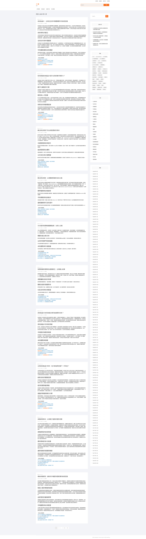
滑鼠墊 (102, 79)
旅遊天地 (104, 1)
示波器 (100, 83)
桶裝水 (106, 77)
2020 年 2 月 (95, 365)
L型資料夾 (94, 60)
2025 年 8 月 (95, 199)
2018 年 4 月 (95, 417)
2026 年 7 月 (95, 174)
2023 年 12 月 (95, 249)
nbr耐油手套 (100, 62)
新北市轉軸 (100, 77)
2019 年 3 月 (95, 392)
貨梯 (102, 85)
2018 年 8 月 (95, 410)
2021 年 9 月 (95, 317)
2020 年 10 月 (95, 345)
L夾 (98, 60)
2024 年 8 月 (95, 229)
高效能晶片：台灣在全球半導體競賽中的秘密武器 (53, 21)
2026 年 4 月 (95, 181)
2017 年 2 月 (95, 453)
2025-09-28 (40, 417)
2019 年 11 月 (95, 372)
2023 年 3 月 (95, 272)
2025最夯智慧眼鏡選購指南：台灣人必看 (50, 226)
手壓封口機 (100, 75)
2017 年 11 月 (95, 430)
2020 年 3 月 (95, 362)
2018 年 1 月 (95, 425)
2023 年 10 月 (95, 254)
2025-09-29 (40, 19)
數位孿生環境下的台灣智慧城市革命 (49, 130)
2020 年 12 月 (95, 339)
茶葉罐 (98, 85)
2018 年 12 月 (95, 400)
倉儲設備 (94, 106)
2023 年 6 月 (95, 264)
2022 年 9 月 (95, 287)
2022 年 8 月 (95, 289)
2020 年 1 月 (95, 367)
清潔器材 (94, 131)
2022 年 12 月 (95, 279)
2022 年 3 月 (95, 302)
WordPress (108, 537)
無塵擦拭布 (94, 81)
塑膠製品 (94, 116)
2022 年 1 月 (95, 307)
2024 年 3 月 (95, 241)
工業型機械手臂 (46, 64)
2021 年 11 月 (95, 312)
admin (41, 23)
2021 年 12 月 (95, 309)
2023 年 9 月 (95, 256)
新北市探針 (94, 77)
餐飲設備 (94, 159)
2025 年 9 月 (95, 196)
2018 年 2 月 (95, 422)
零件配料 (94, 151)
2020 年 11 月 (95, 342)
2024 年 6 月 (95, 234)
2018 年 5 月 (95, 415)
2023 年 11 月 (95, 251)
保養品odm (94, 66)
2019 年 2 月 (95, 395)
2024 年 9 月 (95, 226)
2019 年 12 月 (95, 370)
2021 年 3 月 (95, 332)
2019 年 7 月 (95, 382)
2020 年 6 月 (95, 355)
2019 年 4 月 (95, 390)
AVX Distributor (98, 56)
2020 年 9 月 (95, 347)
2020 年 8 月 (95, 350)
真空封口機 (94, 83)
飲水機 (104, 89)
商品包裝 (94, 111)
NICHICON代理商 (95, 64)
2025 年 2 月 (95, 214)
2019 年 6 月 (95, 385)
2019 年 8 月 (95, 380)
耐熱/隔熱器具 (95, 144)
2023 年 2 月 (95, 274)
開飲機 (105, 87)
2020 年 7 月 (95, 352)
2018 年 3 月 (95, 420)
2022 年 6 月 (95, 294)
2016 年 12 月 (95, 458)
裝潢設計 (100, 1)
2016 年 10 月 (95, 463)
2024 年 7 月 (95, 231)
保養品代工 (100, 66)
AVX (93, 56)
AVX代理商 (105, 56)
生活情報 (108, 1)
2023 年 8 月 (95, 259)
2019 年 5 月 (95, 387)
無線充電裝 (40, 60)
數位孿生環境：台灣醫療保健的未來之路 (50, 178)
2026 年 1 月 (95, 186)
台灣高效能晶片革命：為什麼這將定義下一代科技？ (53, 366)
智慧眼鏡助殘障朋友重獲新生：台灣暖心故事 (51, 269)
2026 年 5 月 (95, 179)
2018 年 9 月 (95, 407)
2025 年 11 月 (95, 191)
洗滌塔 (97, 79)
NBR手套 (94, 62)
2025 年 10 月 (95, 194)
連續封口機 (100, 87)
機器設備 (94, 126)
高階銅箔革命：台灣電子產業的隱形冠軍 (50, 419)
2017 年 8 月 (95, 438)
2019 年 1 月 (95, 397)
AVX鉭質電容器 (95, 58)
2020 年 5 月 (95, 357)
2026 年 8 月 (95, 171)
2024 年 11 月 (95, 221)
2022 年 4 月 (95, 299)
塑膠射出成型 (95, 114)
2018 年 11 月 (95, 402)
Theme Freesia (101, 537)
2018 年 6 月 (95, 412)
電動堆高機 (99, 89)
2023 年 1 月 (95, 277)
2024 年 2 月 (95, 244)
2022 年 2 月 (95, 304)
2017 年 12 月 (95, 428)
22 (65, 527)
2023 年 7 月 (95, 262)
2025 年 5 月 (95, 206)
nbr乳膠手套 (104, 60)
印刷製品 (94, 109)
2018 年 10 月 (95, 405)
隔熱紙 (94, 89)
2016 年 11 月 (95, 460)
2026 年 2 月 (95, 184)
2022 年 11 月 (95, 282)
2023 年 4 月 (95, 269)
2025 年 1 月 (95, 216)
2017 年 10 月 (95, 433)
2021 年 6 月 (95, 324)
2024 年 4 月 (95, 239)
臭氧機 (94, 85)
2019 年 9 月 (95, 377)
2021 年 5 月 (95, 327)
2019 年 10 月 (95, 375)
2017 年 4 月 (95, 448)
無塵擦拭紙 (100, 81)
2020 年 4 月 (95, 360)
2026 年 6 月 (95, 176)
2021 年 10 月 (95, 314)
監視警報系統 (95, 141)
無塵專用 (94, 136)
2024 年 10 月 (95, 224)
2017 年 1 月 (95, 455)
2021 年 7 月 (95, 322)
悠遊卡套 (94, 75)
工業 (37, 4)
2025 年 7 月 (95, 201)
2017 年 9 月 (95, 435)
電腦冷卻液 (95, 154)
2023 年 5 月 (95, 267)
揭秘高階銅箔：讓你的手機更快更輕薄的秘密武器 (53, 476)
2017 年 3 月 (95, 450)
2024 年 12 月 (95, 219)
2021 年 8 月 (95, 319)
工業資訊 (96, 1)
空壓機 (104, 83)
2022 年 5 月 (95, 297)
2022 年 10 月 (95, 284)
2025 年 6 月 (95, 204)
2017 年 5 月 (95, 445)
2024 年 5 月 (95, 236)
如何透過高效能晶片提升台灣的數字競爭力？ (51, 76)
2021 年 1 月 (95, 337)
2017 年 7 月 (95, 440)
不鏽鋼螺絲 (102, 64)
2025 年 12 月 (95, 189)
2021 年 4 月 (95, 329)
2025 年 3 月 (95, 211)
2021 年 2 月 (95, 334)
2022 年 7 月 (95, 292)
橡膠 (93, 79)
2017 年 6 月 (95, 443)
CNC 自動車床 (102, 58)
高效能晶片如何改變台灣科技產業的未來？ (51, 313)
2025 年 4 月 (95, 209)
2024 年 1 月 (95, 246)
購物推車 (94, 87)
